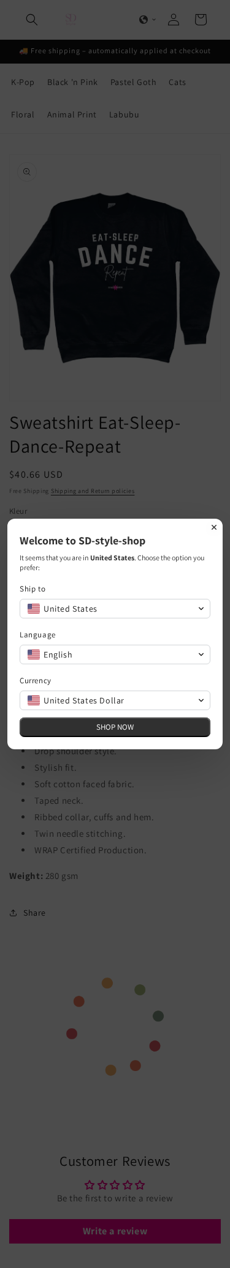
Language (38, 634)
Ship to (32, 589)
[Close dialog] (214, 527)
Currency (36, 680)
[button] (115, 608)
